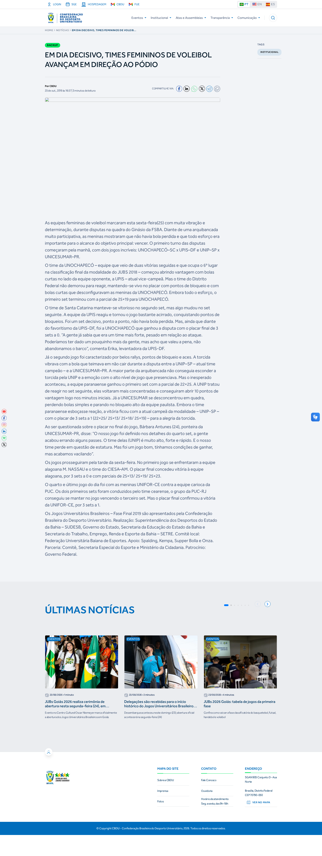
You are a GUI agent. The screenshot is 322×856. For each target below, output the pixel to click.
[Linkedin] (187, 89)
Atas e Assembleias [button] (189, 18)
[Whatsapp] (194, 89)
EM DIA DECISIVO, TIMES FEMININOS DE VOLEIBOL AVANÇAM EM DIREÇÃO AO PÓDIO (105, 30)
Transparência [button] (220, 18)
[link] (4, 411)
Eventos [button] (137, 18)
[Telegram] (209, 89)
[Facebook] (179, 89)
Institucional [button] (159, 18)
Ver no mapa (261, 802)
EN (259, 4)
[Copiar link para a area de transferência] (217, 89)
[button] (273, 18)
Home (49, 30)
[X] (202, 89)
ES (273, 4)
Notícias (62, 30)
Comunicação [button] (247, 18)
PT (246, 4)
